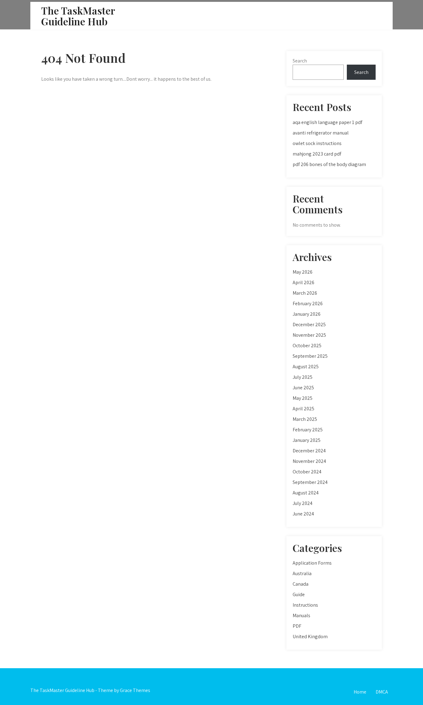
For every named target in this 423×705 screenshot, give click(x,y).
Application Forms (312, 563)
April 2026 (303, 282)
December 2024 (309, 450)
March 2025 (305, 419)
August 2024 (306, 492)
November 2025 (309, 335)
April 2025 (303, 408)
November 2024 (309, 461)
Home (360, 692)
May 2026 (302, 272)
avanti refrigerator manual (321, 133)
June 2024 (303, 514)
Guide (299, 594)
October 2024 (307, 471)
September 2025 (310, 356)
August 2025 (306, 366)
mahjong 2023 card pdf (317, 154)
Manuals (301, 615)
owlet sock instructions (317, 143)
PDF (297, 626)
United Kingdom (310, 636)
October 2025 (307, 345)
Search (300, 61)
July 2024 (302, 503)
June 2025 (303, 387)
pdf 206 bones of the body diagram (329, 164)
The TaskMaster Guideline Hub (78, 16)
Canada (300, 584)
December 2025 (309, 324)
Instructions (305, 605)
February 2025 (308, 429)
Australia (302, 573)
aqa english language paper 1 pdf (327, 122)
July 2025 (302, 377)
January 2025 (307, 440)
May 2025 (302, 398)
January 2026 (307, 314)
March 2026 (305, 293)
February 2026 (308, 303)
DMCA (382, 692)
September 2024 (310, 482)
